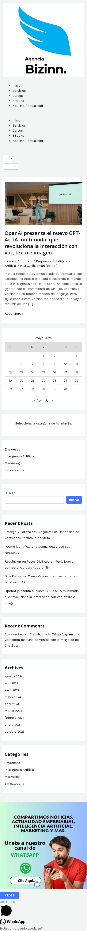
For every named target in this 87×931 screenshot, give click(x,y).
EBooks (18, 101)
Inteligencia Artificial (20, 456)
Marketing (12, 463)
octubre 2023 (14, 731)
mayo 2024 (13, 697)
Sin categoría (14, 470)
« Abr (38, 400)
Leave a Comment (19, 261)
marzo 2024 (13, 711)
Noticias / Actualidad (27, 106)
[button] (43, 115)
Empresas (43, 261)
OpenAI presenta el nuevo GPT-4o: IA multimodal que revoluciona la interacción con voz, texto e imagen (42, 243)
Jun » (49, 400)
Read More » (14, 313)
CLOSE (9, 895)
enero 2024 (13, 725)
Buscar (10, 493)
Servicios (19, 91)
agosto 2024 (14, 676)
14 (32, 372)
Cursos (17, 96)
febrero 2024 (14, 718)
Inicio (16, 86)
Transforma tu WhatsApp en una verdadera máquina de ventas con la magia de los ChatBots (42, 639)
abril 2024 (12, 704)
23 (54, 380)
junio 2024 (12, 690)
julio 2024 (12, 683)
